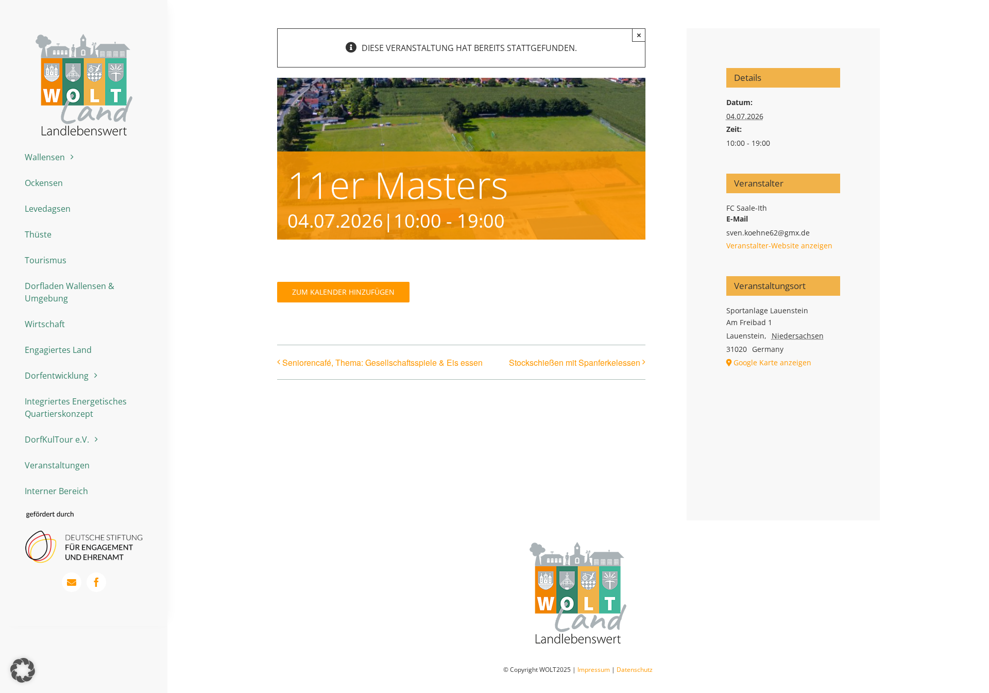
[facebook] (96, 582)
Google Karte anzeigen (772, 362)
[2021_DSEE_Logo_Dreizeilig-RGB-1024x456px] (84, 514)
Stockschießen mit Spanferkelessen (574, 362)
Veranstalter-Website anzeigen (779, 245)
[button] (22, 670)
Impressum (593, 669)
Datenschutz (635, 669)
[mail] (71, 582)
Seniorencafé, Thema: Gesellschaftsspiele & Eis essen (382, 362)
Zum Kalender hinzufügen (343, 292)
